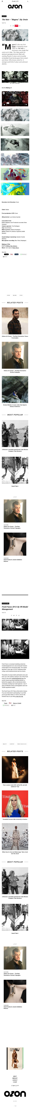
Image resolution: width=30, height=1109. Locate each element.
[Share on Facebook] (11, 26)
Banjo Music (16, 248)
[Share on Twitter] (13, 26)
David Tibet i (15, 486)
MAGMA (15, 295)
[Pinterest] (16, 615)
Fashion (6, 558)
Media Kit (15, 1078)
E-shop (15, 1082)
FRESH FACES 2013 (21, 744)
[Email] (20, 26)
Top (15, 1106)
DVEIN (8, 295)
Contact (15, 1080)
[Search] (27, 1)
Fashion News (5, 603)
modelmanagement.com (18, 678)
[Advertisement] (15, 576)
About (15, 1076)
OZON (21, 295)
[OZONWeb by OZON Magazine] (15, 7)
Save (17, 25)
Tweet (5, 703)
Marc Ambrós (13, 246)
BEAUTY (5, 744)
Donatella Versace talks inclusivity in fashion (15, 819)
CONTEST (12, 744)
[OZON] (15, 1096)
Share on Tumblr (17, 703)
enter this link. (19, 696)
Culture (4, 16)
